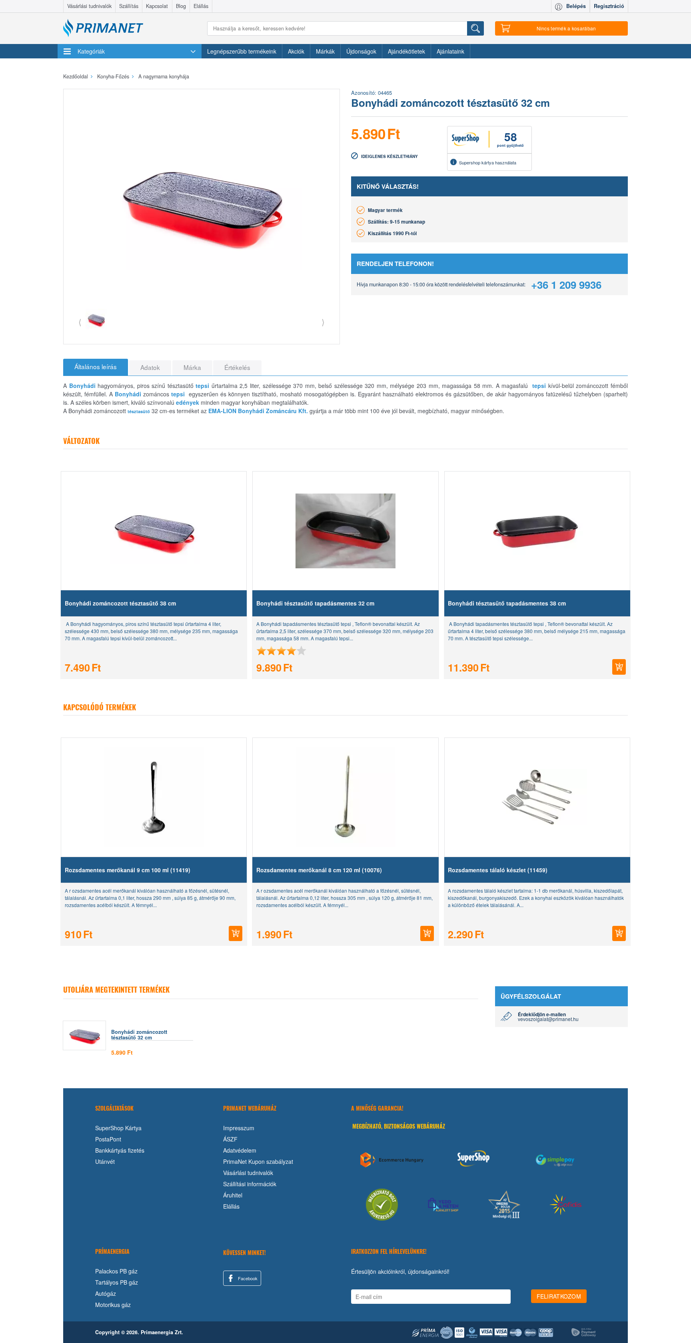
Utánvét (105, 1161)
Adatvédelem (239, 1150)
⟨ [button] (80, 322)
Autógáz (105, 1293)
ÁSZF (230, 1139)
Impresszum (238, 1128)
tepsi (202, 386)
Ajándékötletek (406, 51)
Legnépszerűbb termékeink (241, 51)
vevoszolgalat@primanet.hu (548, 1018)
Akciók (296, 51)
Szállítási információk (249, 1184)
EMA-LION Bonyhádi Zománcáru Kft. (258, 411)
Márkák (325, 51)
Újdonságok (361, 51)
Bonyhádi (82, 386)
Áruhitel (232, 1195)
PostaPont (108, 1139)
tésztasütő (139, 411)
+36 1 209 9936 (566, 284)
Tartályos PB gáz (116, 1282)
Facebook (247, 1278)
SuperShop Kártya (118, 1128)
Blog (181, 6)
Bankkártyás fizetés (119, 1150)
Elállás (201, 6)
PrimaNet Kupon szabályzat (258, 1161)
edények (187, 402)
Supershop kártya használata (487, 162)
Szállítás (128, 6)
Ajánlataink (450, 51)
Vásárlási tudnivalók (89, 6)
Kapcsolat (157, 6)
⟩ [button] (323, 322)
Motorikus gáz (113, 1305)
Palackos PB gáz (116, 1271)
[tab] (95, 367)
